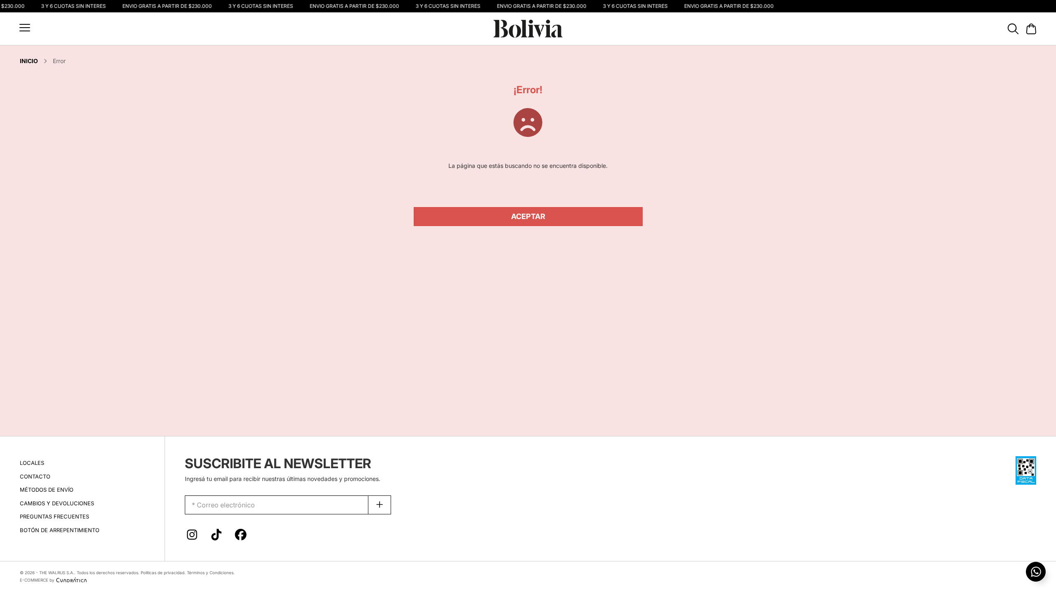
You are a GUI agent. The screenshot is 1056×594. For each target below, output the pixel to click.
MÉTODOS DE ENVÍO (46, 489)
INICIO (29, 60)
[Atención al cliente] (1036, 572)
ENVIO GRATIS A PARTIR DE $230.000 (165, 6)
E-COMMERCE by (37, 580)
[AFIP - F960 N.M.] (1026, 469)
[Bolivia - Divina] (528, 27)
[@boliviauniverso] (192, 536)
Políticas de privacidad (162, 572)
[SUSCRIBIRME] (379, 504)
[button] (24, 27)
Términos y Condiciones (210, 572)
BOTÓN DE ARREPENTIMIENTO (59, 530)
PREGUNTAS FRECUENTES (54, 516)
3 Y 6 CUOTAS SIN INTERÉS (71, 6)
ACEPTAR (528, 216)
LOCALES (32, 463)
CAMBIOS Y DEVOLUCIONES (57, 503)
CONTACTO (35, 476)
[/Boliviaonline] (240, 536)
